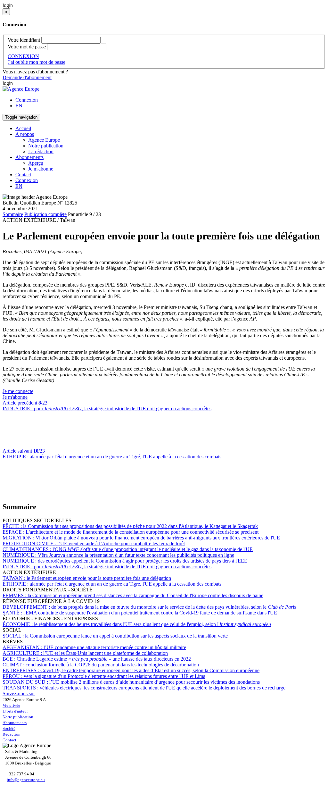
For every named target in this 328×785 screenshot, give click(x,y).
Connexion (26, 100)
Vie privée (11, 705)
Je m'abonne (40, 168)
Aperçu (35, 163)
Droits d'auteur (15, 711)
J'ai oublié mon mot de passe (36, 62)
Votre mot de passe (27, 46)
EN (18, 105)
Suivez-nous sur (19, 693)
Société (9, 728)
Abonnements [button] (29, 157)
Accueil (23, 128)
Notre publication (45, 145)
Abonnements (15, 722)
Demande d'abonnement (27, 77)
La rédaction (40, 151)
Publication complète (45, 214)
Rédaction (11, 734)
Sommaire (13, 214)
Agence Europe (44, 140)
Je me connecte (18, 391)
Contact (23, 174)
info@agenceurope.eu (26, 779)
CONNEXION (23, 56)
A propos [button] (24, 134)
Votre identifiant (24, 40)
